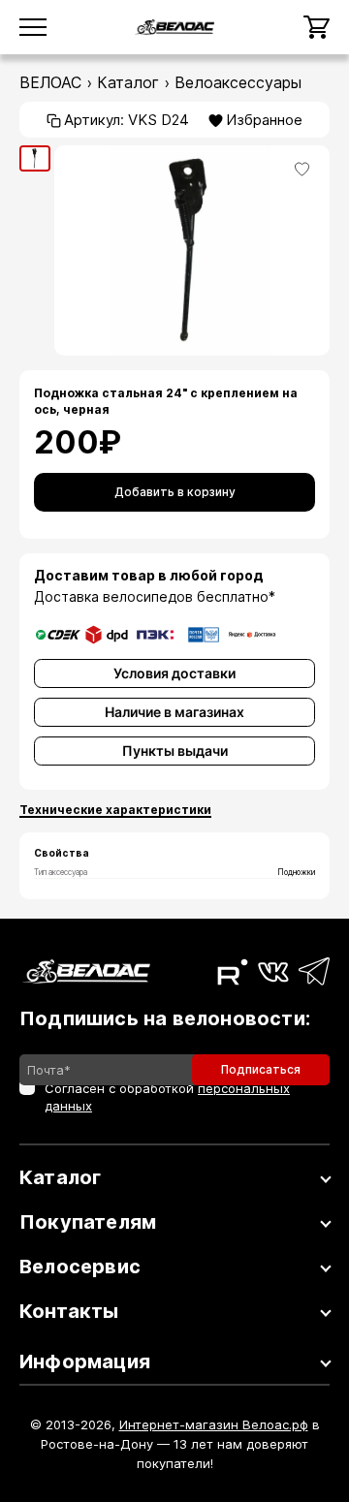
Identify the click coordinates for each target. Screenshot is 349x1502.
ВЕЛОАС (50, 82)
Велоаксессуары (237, 82)
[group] (34, 158)
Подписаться (261, 1069)
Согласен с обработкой (167, 1096)
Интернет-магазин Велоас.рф (213, 1424)
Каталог (128, 82)
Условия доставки (174, 673)
